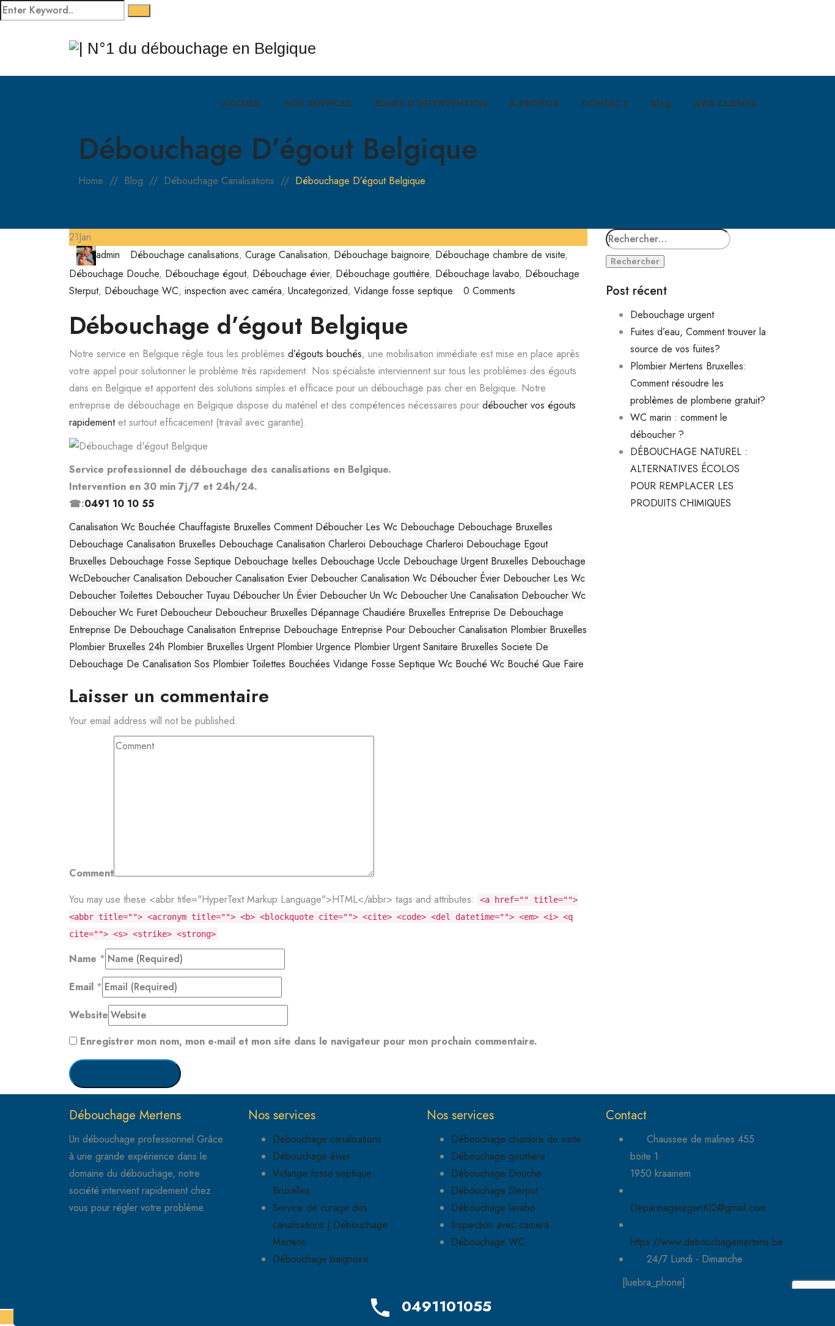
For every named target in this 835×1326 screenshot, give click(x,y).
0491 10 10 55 (119, 504)
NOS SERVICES (317, 103)
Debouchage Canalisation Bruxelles (142, 544)
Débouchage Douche (114, 274)
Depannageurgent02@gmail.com (698, 1208)
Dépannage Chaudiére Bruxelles (378, 613)
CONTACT (604, 103)
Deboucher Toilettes (111, 595)
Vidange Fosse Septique (384, 664)
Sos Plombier (221, 664)
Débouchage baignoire (381, 255)
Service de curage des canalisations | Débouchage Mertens (330, 1225)
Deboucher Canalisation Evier (246, 578)
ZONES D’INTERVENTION (430, 103)
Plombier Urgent (387, 647)
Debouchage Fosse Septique (170, 561)
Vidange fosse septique (403, 291)
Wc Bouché (462, 664)
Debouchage (427, 527)
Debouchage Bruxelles (505, 527)
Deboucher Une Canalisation (459, 595)
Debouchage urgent (672, 315)
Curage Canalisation (286, 255)
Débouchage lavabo (477, 274)
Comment (91, 873)
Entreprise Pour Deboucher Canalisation (424, 630)
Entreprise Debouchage (288, 630)
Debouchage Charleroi (416, 544)
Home (90, 181)
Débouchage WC (141, 291)
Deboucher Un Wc (358, 595)
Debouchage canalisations (327, 1139)
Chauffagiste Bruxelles (224, 527)
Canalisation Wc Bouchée (122, 527)
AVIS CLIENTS (725, 103)
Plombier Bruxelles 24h (116, 647)
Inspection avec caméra (500, 1225)
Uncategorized (318, 291)
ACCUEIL (242, 103)
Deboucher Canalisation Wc (369, 578)
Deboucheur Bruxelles (261, 613)
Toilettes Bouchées (291, 664)
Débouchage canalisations (184, 255)
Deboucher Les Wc (544, 578)
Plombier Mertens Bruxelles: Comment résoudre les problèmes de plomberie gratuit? (697, 383)
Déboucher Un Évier (275, 595)
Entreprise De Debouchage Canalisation (152, 630)
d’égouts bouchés (325, 354)
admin (108, 255)
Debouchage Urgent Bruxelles (465, 561)
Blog (660, 103)
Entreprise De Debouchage (506, 613)
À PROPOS (534, 103)
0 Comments (489, 291)
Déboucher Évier (465, 578)
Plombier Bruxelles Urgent (220, 647)
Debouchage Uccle (360, 561)
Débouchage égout (205, 274)
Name (83, 959)
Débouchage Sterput (494, 1190)
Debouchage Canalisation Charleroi (292, 544)
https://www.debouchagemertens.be (706, 1242)
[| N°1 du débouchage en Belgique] (192, 48)
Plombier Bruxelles (548, 630)
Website (88, 1015)
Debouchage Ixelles (275, 561)
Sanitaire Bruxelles (460, 647)
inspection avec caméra (233, 291)
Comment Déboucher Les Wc (335, 527)
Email (81, 987)
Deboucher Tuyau (193, 595)
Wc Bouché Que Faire (537, 664)
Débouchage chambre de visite (500, 255)
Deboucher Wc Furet (113, 613)
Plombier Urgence (314, 647)
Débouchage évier (290, 274)
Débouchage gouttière (382, 274)
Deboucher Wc (553, 595)
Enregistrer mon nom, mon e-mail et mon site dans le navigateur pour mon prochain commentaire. (308, 1041)
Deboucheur (186, 613)
